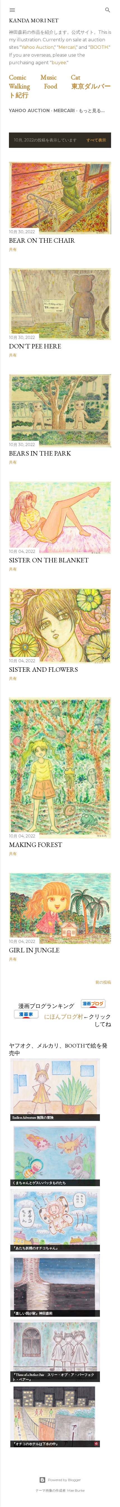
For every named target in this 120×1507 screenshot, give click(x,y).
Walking (26, 86)
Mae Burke (76, 1490)
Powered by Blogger (64, 1480)
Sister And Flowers (43, 669)
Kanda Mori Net (34, 20)
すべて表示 (96, 140)
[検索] (107, 9)
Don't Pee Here (35, 346)
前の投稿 (103, 982)
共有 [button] (13, 249)
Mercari (67, 47)
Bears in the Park (40, 453)
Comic (24, 77)
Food (57, 86)
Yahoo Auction (37, 47)
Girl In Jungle (34, 950)
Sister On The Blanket (49, 560)
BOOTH (99, 47)
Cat (82, 77)
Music (54, 77)
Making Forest (35, 844)
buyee (59, 62)
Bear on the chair (42, 240)
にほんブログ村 (63, 1016)
